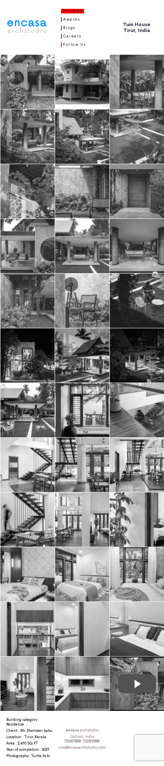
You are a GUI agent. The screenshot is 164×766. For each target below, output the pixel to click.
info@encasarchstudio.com (82, 748)
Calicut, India (82, 737)
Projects (72, 11)
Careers (72, 36)
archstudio (82, 730)
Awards (71, 19)
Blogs (69, 28)
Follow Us (74, 45)
